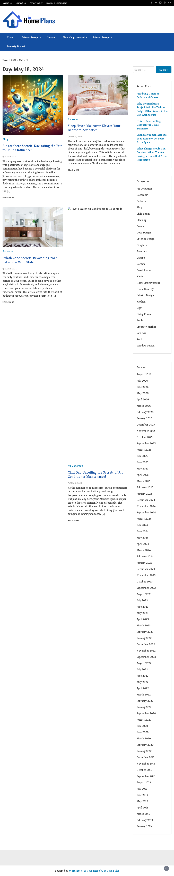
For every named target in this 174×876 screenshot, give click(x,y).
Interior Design (101, 37)
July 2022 (142, 669)
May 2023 (142, 613)
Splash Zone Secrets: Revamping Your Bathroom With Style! (30, 260)
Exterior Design (30, 37)
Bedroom (73, 119)
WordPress (75, 870)
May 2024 (143, 537)
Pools (140, 320)
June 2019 (142, 795)
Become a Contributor (56, 3)
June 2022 (143, 675)
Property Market (16, 46)
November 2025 (146, 431)
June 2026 (143, 387)
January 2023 (144, 638)
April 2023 (143, 619)
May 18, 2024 (10, 156)
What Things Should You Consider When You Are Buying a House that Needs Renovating (152, 154)
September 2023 (146, 588)
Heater (141, 276)
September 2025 (146, 443)
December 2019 (145, 757)
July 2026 (142, 380)
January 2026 (144, 418)
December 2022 (146, 644)
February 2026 (145, 412)
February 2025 (145, 487)
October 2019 (144, 770)
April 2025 (143, 475)
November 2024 (146, 506)
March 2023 (144, 625)
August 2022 (144, 663)
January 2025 (144, 493)
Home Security (145, 289)
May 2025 (142, 468)
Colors (140, 226)
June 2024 (143, 531)
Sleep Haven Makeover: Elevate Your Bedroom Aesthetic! (94, 128)
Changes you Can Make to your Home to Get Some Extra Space (152, 138)
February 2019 (145, 820)
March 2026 (144, 406)
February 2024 (145, 556)
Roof (139, 339)
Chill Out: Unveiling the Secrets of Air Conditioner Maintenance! (95, 474)
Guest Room (144, 270)
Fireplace (142, 245)
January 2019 (144, 826)
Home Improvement (74, 37)
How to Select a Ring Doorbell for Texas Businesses (149, 124)
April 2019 (142, 807)
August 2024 (144, 519)
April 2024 (143, 544)
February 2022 (145, 701)
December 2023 (146, 569)
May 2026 (143, 393)
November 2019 (146, 763)
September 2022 (146, 657)
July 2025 (142, 456)
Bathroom (8, 251)
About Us (7, 3)
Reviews (141, 333)
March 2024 (144, 550)
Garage (141, 257)
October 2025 (145, 437)
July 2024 (142, 525)
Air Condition (75, 466)
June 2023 (142, 606)
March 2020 (144, 738)
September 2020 (146, 713)
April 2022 (143, 688)
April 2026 (143, 399)
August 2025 (144, 449)
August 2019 (144, 782)
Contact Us (21, 3)
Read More (8, 197)
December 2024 (146, 500)
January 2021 (144, 707)
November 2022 (146, 650)
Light (139, 308)
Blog (5, 139)
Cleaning (141, 220)
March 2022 (144, 694)
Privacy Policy (36, 3)
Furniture (142, 251)
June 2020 (143, 732)
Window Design (145, 345)
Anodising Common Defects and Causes (148, 95)
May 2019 (142, 801)
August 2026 (144, 374)
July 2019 (142, 788)
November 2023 (146, 575)
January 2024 (144, 562)
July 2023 (142, 600)
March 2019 (143, 814)
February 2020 (145, 745)
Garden (51, 37)
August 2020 (144, 719)
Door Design (144, 232)
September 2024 (146, 512)
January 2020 (144, 751)
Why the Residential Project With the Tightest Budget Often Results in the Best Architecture (152, 109)
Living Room (144, 314)
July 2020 (142, 726)
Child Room (143, 213)
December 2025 (146, 424)
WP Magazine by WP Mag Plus (101, 870)
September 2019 (146, 776)
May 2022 (143, 682)
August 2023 (144, 594)
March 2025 (144, 481)
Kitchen (141, 301)
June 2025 (142, 462)
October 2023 (145, 581)
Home (10, 37)
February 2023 (145, 632)
